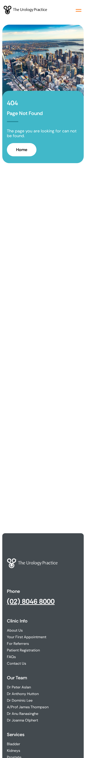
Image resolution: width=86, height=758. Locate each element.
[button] (79, 10)
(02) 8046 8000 (31, 601)
